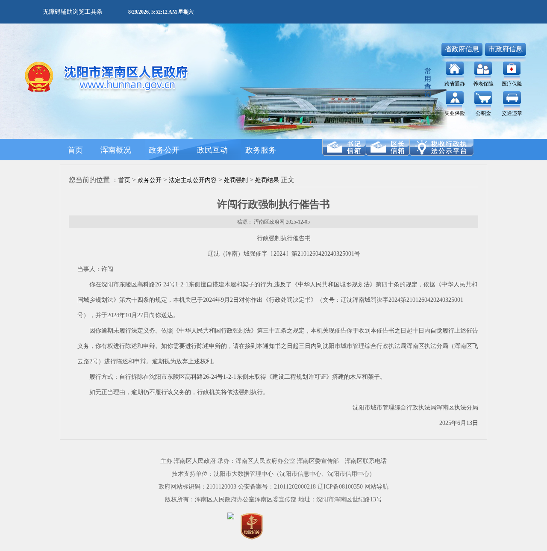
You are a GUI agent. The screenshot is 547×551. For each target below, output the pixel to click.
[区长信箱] (387, 147)
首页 (124, 180)
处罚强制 (236, 180)
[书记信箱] (344, 147)
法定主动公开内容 (193, 180)
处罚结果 (267, 180)
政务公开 (150, 180)
